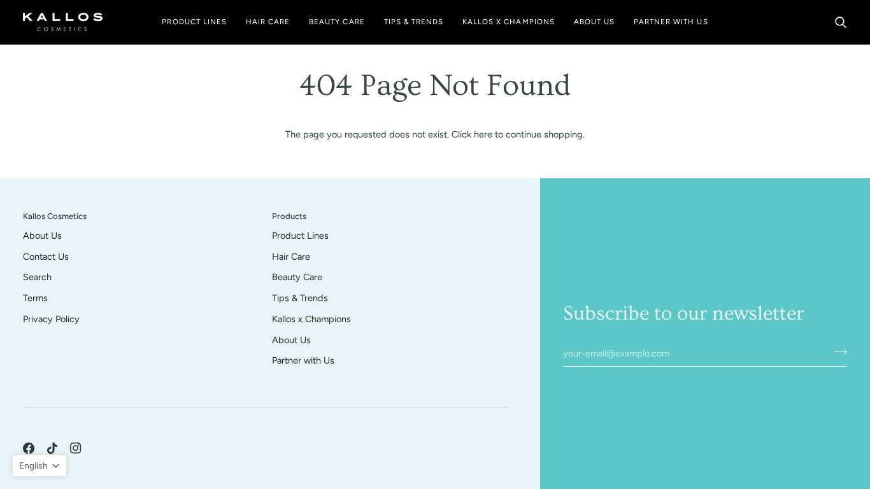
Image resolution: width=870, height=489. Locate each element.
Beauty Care (297, 277)
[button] (194, 22)
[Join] (836, 351)
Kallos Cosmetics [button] (55, 216)
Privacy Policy (51, 319)
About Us (42, 235)
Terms (35, 298)
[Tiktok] (52, 448)
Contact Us (46, 256)
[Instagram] (76, 448)
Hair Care (291, 256)
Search (37, 277)
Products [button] (289, 216)
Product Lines (300, 235)
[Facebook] (28, 448)
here (483, 134)
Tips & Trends (300, 298)
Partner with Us (303, 360)
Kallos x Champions (311, 319)
